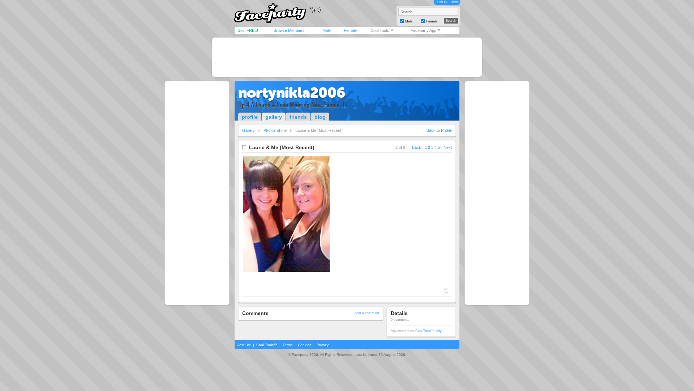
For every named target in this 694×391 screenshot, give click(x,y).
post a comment (367, 313)
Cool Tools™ (381, 30)
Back (416, 147)
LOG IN (442, 2)
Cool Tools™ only (428, 331)
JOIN (454, 2)
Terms (287, 345)
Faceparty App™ (425, 30)
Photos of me (275, 130)
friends (298, 117)
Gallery (248, 130)
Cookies (304, 345)
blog (320, 117)
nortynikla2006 (291, 92)
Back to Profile (439, 130)
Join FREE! (248, 30)
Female (350, 30)
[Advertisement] (347, 57)
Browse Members (289, 30)
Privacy (323, 345)
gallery (273, 117)
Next (448, 147)
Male (326, 30)
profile (250, 117)
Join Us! (244, 345)
